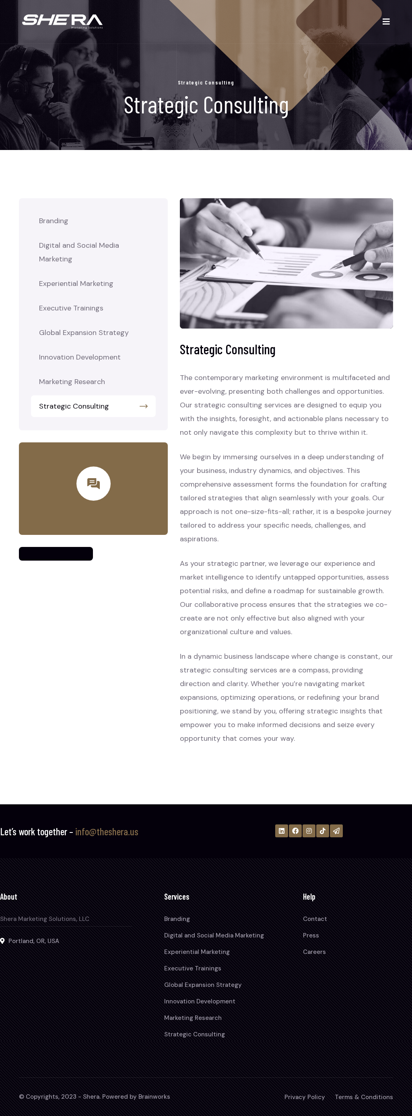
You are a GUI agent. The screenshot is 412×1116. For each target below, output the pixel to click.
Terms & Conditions (364, 1097)
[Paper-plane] (336, 830)
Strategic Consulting (74, 406)
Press (311, 935)
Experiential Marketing (76, 283)
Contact (315, 919)
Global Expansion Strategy (84, 332)
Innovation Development (80, 357)
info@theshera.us (106, 831)
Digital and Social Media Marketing (79, 252)
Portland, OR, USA (33, 941)
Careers (314, 952)
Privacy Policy (304, 1097)
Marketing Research (72, 381)
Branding (53, 221)
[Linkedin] (281, 830)
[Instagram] (309, 830)
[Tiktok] (322, 830)
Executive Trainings (71, 308)
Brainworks (154, 1097)
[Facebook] (295, 830)
